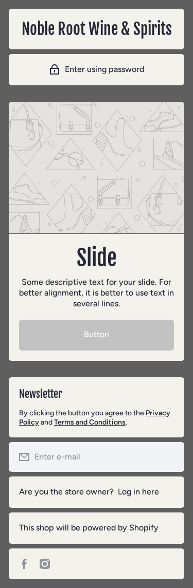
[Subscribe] (169, 457)
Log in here (138, 492)
